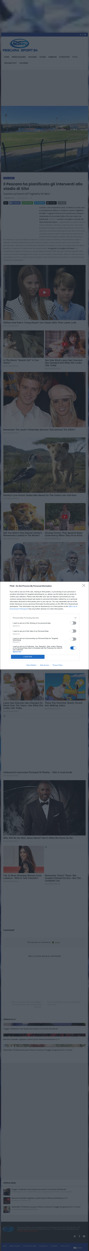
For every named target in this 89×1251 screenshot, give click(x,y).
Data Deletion (31, 665)
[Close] (84, 586)
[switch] (73, 623)
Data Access (44, 665)
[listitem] (44, 618)
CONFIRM (28, 657)
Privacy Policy (58, 665)
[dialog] (44, 626)
